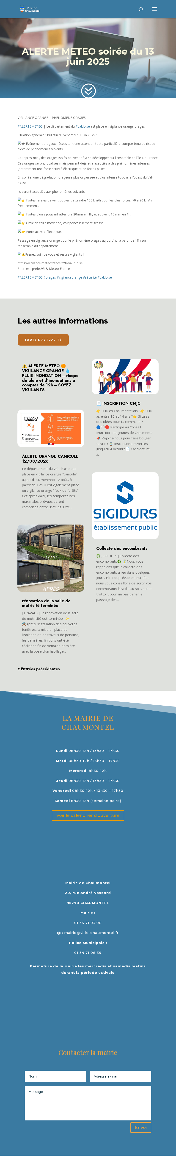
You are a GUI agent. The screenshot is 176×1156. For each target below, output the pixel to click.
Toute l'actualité (43, 340)
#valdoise (83, 126)
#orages (50, 277)
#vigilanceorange (69, 277)
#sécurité (90, 277)
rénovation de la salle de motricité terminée (46, 603)
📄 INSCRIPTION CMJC (118, 403)
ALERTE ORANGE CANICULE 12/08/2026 (50, 458)
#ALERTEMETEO (30, 126)
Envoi (141, 1127)
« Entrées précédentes (39, 669)
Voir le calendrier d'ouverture (88, 815)
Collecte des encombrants (122, 548)
